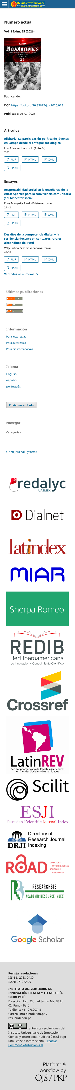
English (11, 374)
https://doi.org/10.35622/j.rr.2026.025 (37, 105)
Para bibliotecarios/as (19, 349)
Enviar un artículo (21, 405)
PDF (13, 159)
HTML (32, 159)
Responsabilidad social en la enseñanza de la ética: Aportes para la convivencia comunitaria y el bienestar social (37, 194)
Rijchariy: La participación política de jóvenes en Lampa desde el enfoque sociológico (36, 141)
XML (51, 159)
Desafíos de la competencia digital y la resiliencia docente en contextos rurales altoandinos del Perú (32, 238)
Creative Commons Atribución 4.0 (32, 1043)
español (11, 380)
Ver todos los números (19, 274)
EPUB (14, 168)
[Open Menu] (4, 4)
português (13, 386)
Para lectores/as (16, 336)
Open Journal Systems (21, 452)
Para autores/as (16, 343)
